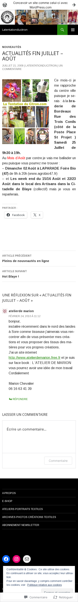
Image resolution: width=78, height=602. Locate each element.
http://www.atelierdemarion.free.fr (34, 357)
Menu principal (73, 30)
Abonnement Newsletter (20, 525)
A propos (9, 493)
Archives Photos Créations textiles (29, 517)
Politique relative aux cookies (44, 584)
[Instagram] (16, 559)
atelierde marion (21, 311)
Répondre (20, 399)
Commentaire (58, 460)
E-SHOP (7, 501)
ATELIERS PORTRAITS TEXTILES (22, 509)
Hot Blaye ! (14, 274)
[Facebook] (6, 559)
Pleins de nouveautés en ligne (25, 258)
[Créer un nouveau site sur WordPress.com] (39, 5)
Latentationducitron (15, 30)
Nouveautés (11, 47)
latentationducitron (41, 65)
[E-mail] (27, 559)
